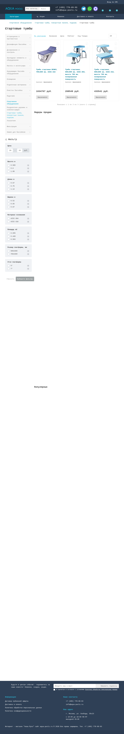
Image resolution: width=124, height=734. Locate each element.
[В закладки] (57, 43)
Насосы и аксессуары (16, 66)
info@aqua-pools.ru (66, 10)
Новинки (60, 16)
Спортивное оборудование (20, 23)
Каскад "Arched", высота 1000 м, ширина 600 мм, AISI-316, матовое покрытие (70, 652)
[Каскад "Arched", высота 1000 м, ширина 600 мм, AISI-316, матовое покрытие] (76, 635)
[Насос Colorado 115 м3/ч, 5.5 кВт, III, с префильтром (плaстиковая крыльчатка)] (76, 406)
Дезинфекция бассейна (16, 44)
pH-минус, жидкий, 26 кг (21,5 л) (50, 306)
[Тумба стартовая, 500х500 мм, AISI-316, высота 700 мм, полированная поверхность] (105, 54)
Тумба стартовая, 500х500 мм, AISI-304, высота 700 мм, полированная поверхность (75, 74)
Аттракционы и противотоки (13, 38)
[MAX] (95, 9)
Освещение (11, 79)
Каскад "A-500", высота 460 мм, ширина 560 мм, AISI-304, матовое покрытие (70, 480)
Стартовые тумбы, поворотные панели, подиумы (56, 23)
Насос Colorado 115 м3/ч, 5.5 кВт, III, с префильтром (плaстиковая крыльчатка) (72, 423)
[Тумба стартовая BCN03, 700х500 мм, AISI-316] (47, 54)
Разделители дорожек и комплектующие (17, 109)
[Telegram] (83, 9)
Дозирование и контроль (13, 51)
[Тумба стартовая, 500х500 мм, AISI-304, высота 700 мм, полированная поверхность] (76, 54)
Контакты (110, 16)
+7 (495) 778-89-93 (66, 7)
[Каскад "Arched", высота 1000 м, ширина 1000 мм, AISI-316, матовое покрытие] (76, 578)
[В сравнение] (57, 48)
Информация (10, 697)
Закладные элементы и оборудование (16, 59)
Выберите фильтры (25, 279)
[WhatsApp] (89, 9)
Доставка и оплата (85, 16)
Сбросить (10, 279)
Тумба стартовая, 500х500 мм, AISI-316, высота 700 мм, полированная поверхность (104, 74)
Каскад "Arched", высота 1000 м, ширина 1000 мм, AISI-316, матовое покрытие (71, 595)
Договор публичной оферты (16, 701)
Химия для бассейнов (16, 132)
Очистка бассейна (14, 90)
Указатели (11, 121)
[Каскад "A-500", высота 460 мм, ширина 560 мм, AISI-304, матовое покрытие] (76, 463)
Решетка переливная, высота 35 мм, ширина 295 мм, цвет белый (63, 145)
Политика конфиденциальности (18, 711)
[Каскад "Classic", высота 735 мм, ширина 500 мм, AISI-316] (76, 521)
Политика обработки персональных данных (23, 708)
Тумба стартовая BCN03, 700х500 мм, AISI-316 (46, 71)
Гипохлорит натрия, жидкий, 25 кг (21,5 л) (55, 252)
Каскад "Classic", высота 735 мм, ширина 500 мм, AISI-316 (62, 538)
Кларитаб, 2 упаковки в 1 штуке (49, 359)
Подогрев (11, 96)
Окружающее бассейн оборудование (15, 72)
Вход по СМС (112, 2)
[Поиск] (47, 9)
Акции (42, 16)
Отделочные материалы (16, 85)
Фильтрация (12, 126)
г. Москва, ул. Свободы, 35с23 (80, 714)
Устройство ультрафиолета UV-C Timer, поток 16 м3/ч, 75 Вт (62, 199)
